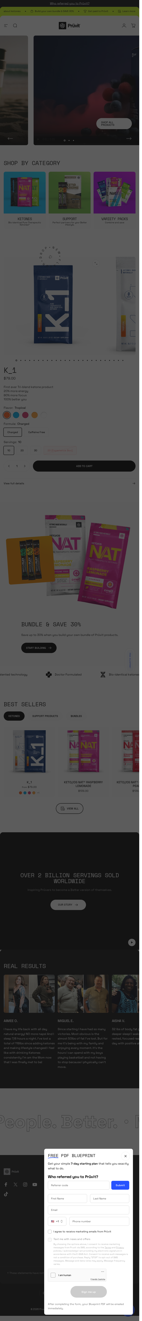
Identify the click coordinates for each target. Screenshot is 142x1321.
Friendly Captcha (98, 1279)
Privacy (120, 1247)
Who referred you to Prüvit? (73, 1176)
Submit (120, 1185)
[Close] (125, 1156)
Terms (108, 1247)
